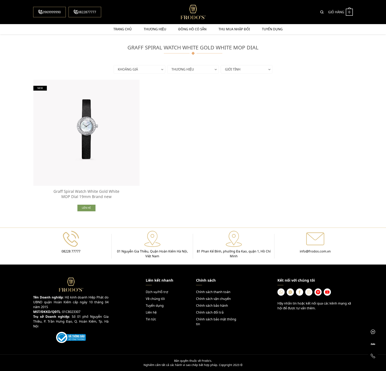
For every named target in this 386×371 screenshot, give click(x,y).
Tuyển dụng (272, 29)
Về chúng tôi (155, 298)
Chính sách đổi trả (210, 312)
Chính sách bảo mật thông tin (216, 321)
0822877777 (87, 12)
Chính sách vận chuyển (213, 298)
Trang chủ (122, 29)
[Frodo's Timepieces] (193, 12)
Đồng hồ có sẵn (192, 29)
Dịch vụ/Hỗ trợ (157, 292)
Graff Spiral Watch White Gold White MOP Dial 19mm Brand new (86, 194)
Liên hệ (151, 312)
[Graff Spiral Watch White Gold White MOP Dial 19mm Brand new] (86, 133)
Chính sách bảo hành (212, 305)
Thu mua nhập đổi (234, 29)
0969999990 (52, 12)
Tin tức (151, 319)
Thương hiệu (155, 29)
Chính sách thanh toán (213, 292)
